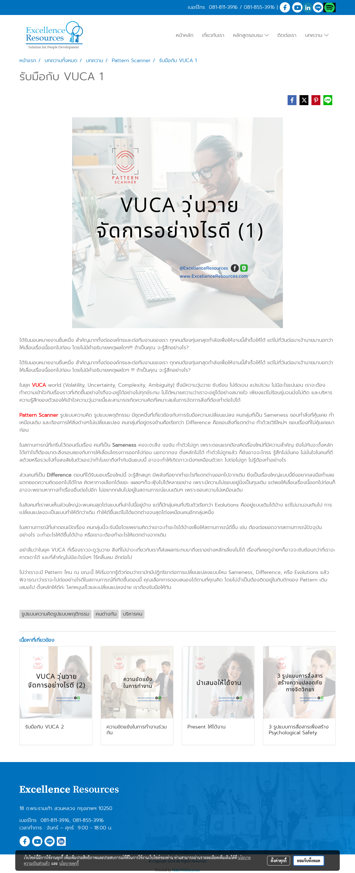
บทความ (314, 35)
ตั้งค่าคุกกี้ (278, 860)
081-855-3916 (259, 7)
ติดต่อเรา (286, 35)
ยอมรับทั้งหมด (308, 860)
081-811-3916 (223, 7)
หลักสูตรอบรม (249, 35)
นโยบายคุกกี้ (69, 863)
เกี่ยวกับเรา (213, 35)
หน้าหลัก (184, 35)
